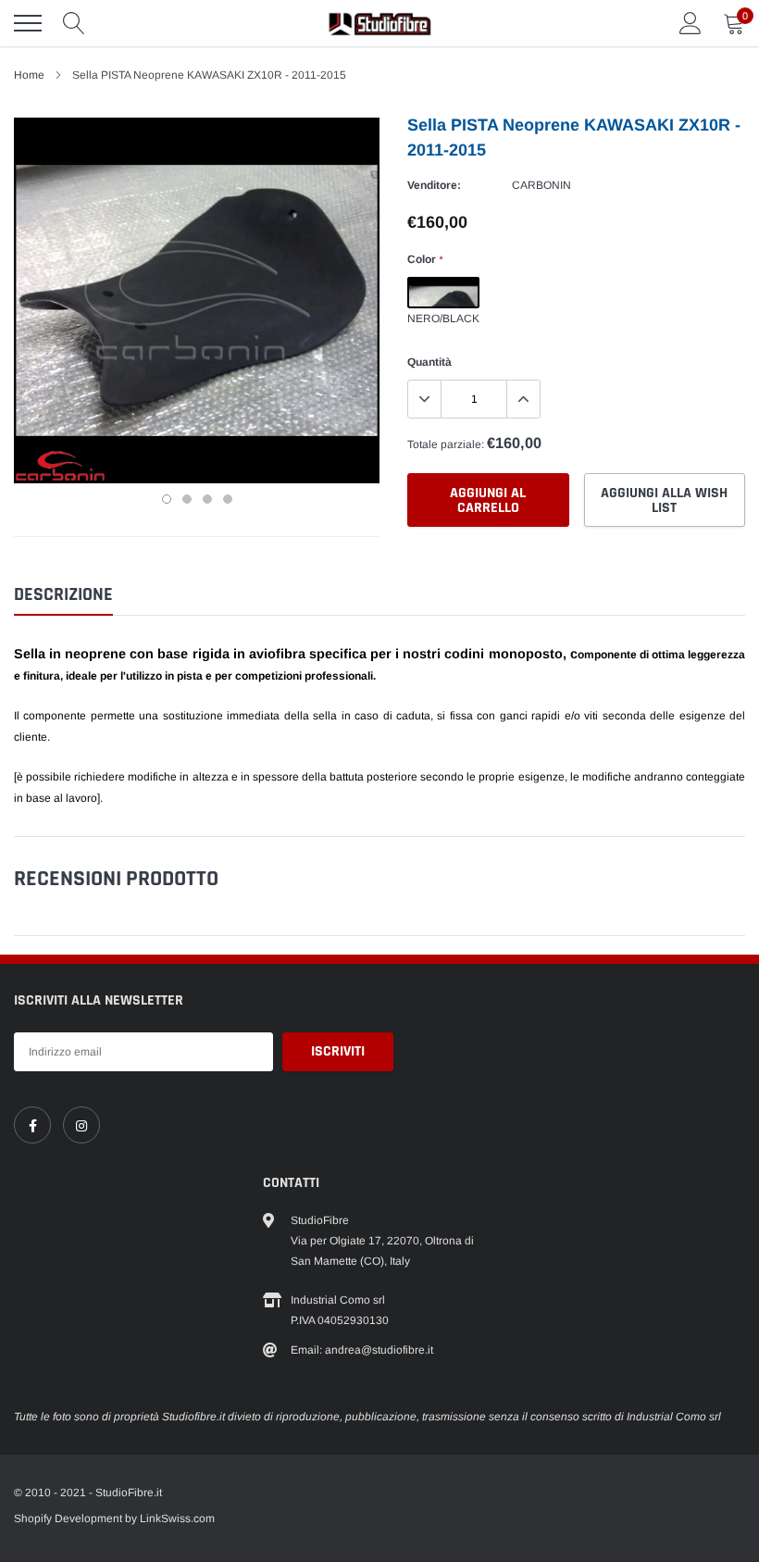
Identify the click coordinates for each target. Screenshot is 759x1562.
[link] (32, 1124)
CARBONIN (541, 185)
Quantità (429, 362)
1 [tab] (166, 499)
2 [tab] (187, 499)
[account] (690, 23)
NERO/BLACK (443, 292)
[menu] (28, 23)
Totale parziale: (445, 444)
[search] (74, 23)
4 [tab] (227, 499)
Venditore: (434, 185)
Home (29, 75)
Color (424, 259)
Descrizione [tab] (63, 594)
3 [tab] (207, 499)
